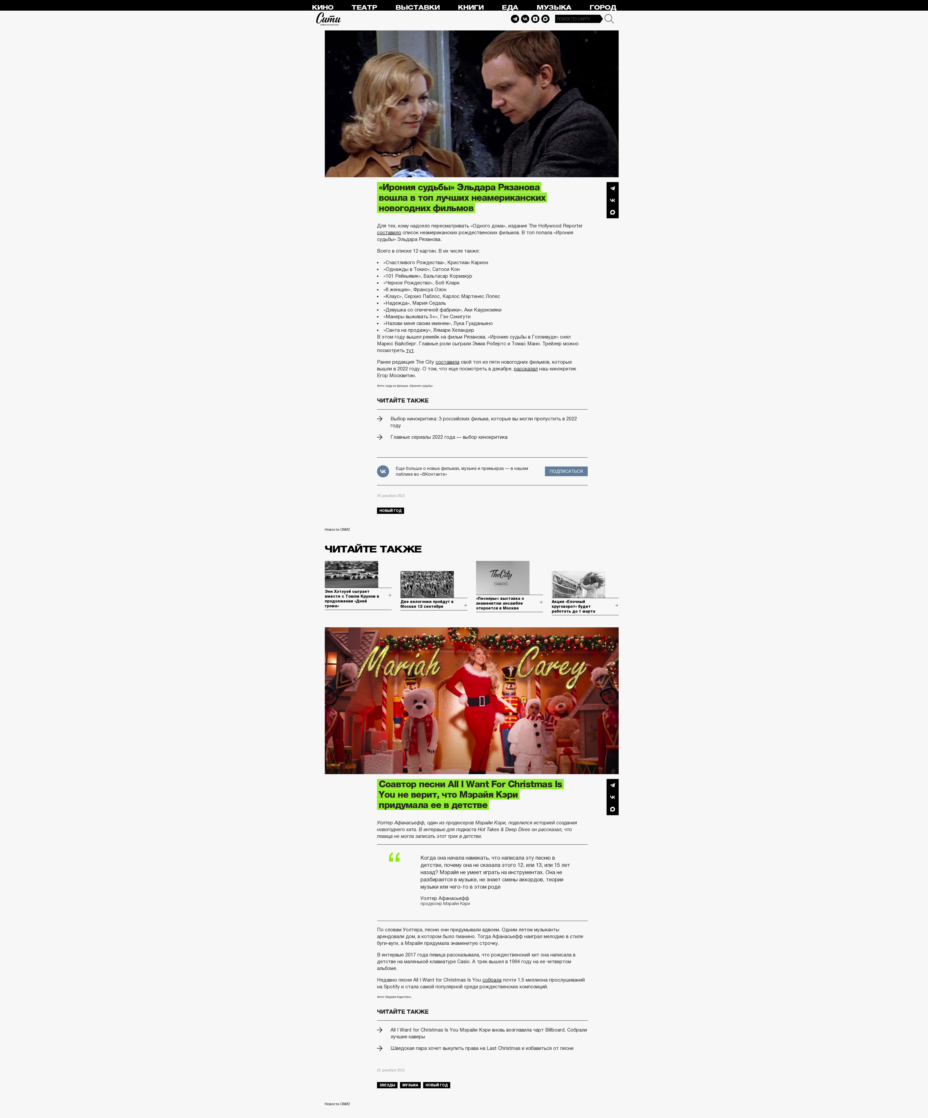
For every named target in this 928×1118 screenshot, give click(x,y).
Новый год (390, 511)
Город (602, 7)
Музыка (553, 7)
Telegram (515, 19)
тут (410, 350)
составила (447, 362)
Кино (322, 7)
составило (389, 232)
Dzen (535, 19)
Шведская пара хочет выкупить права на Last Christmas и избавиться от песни (482, 1048)
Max (545, 19)
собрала (491, 980)
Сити (328, 19)
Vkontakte (525, 19)
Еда (510, 7)
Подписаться (566, 471)
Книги (471, 7)
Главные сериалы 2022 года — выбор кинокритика (449, 437)
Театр (364, 7)
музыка (410, 1085)
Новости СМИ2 (337, 529)
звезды (387, 1085)
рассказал (526, 368)
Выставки (417, 7)
